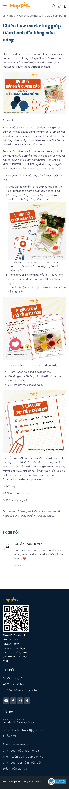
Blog (12, 15)
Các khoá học (16, 684)
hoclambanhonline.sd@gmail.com (24, 730)
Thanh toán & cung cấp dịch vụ (23, 756)
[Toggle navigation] (4, 5)
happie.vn (15, 781)
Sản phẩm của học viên (22, 690)
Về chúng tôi (15, 678)
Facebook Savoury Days (18, 722)
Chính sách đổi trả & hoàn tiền (22, 762)
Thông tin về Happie (16, 744)
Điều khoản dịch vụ (15, 768)
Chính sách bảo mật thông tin (22, 750)
